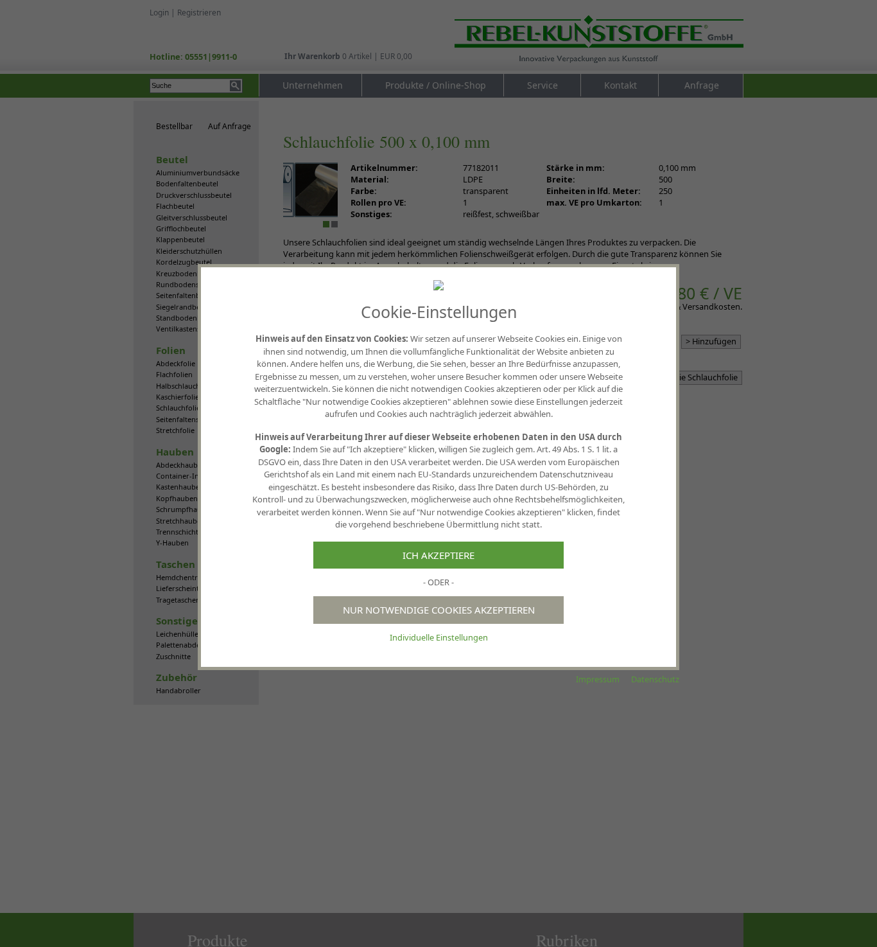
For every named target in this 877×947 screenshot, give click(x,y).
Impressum (598, 679)
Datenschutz (655, 679)
